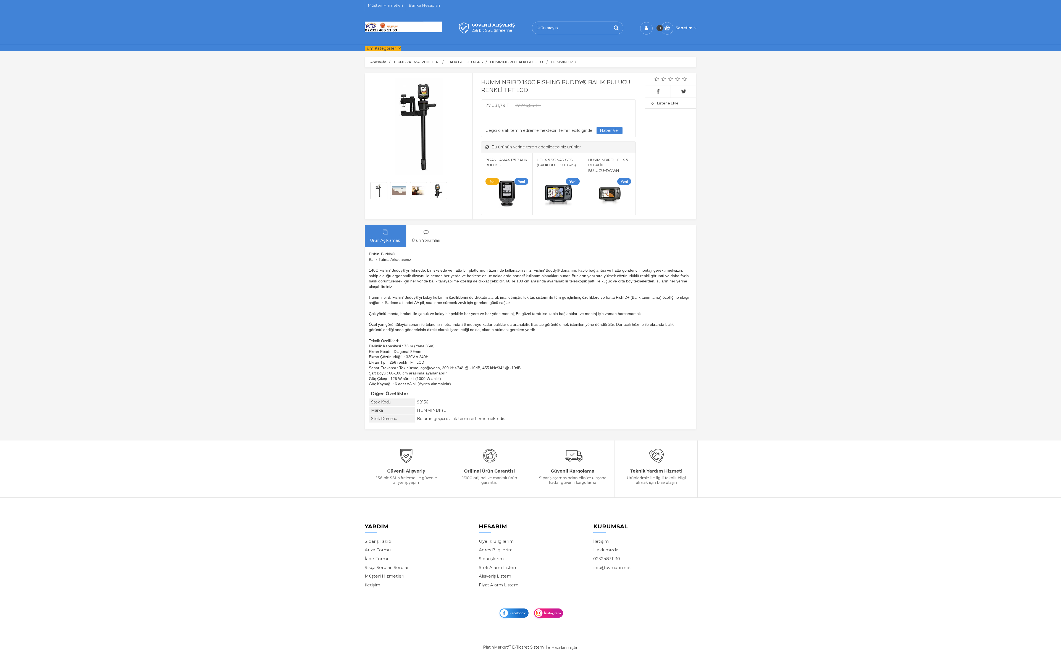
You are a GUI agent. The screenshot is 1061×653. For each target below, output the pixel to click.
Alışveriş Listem (495, 576)
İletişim (372, 585)
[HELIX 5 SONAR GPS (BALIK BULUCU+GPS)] (558, 195)
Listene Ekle (668, 103)
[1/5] (656, 79)
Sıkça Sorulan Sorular (387, 567)
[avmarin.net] (403, 30)
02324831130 (606, 558)
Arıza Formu (378, 549)
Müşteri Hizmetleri (384, 576)
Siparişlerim (491, 558)
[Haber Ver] (610, 131)
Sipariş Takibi (378, 541)
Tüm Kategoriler (380, 48)
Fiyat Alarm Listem (498, 585)
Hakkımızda (605, 549)
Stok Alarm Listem (498, 567)
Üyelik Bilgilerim (496, 541)
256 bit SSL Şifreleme (492, 30)
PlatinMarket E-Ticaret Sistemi (514, 647)
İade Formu (377, 558)
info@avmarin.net (612, 567)
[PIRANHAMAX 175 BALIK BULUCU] (507, 195)
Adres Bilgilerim (496, 549)
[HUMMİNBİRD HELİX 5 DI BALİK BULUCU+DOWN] (609, 195)
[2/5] (660, 79)
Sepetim (684, 27)
